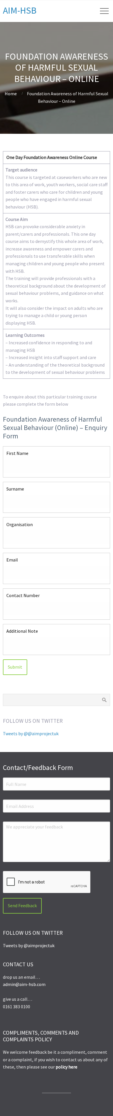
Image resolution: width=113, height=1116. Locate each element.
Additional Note (22, 631)
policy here (66, 1067)
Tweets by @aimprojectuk (28, 945)
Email (12, 560)
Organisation (19, 524)
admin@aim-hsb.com (24, 984)
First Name (17, 453)
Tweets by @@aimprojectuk (31, 733)
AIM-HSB (20, 10)
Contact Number (23, 595)
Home (11, 93)
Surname (15, 489)
